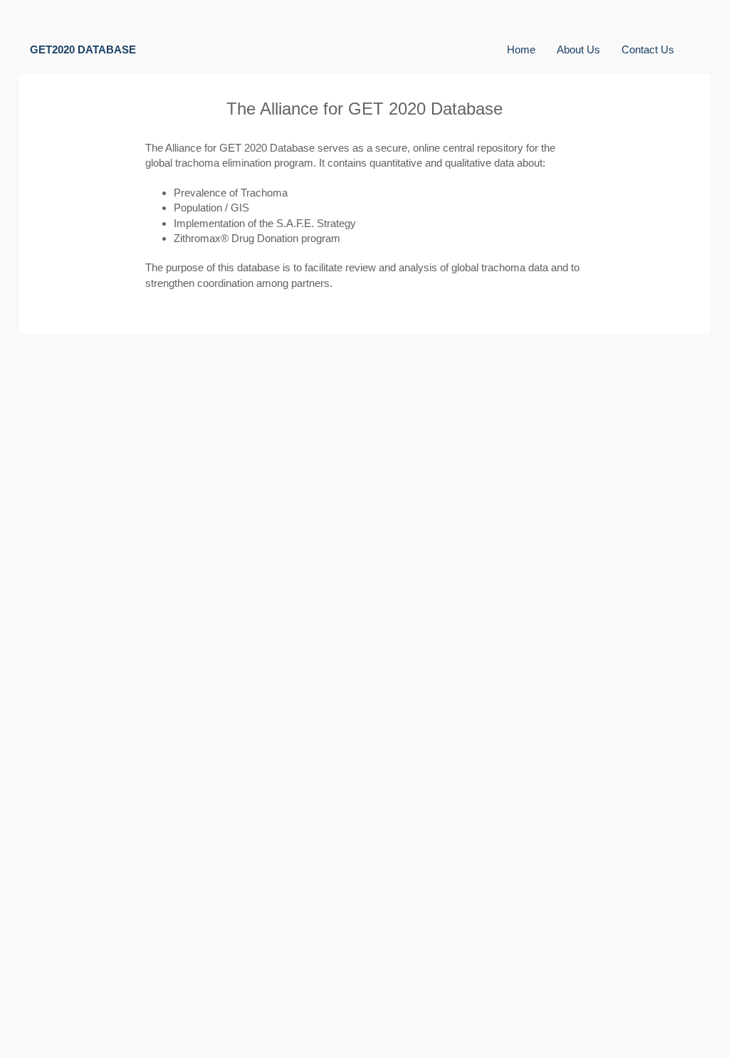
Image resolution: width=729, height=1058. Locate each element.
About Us (578, 49)
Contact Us (648, 49)
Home (521, 49)
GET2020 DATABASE (83, 49)
